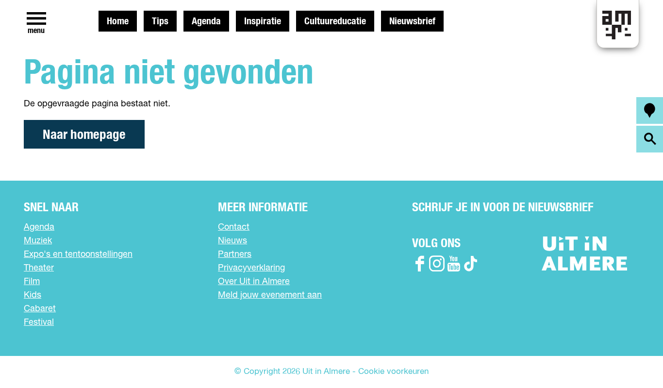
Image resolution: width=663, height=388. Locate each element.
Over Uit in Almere (254, 281)
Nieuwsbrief (412, 21)
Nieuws (232, 240)
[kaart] (649, 110)
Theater (39, 268)
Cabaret (40, 308)
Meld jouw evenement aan (270, 295)
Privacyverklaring (251, 268)
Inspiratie (262, 21)
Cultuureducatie (335, 21)
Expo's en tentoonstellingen (78, 254)
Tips (160, 21)
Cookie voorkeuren (393, 372)
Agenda (206, 21)
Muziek (38, 240)
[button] (634, 359)
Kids (32, 295)
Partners (234, 254)
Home (118, 21)
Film (32, 281)
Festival (39, 322)
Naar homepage (84, 134)
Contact (233, 227)
